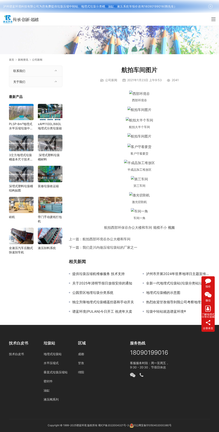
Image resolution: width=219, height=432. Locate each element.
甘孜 (81, 363)
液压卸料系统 (47, 248)
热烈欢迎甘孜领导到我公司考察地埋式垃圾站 (178, 302)
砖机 (12, 217)
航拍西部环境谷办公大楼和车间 (106, 239)
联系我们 (19, 71)
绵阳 (81, 372)
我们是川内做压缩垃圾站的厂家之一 (110, 247)
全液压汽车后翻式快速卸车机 (21, 250)
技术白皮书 (16, 354)
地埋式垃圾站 (53, 354)
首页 (11, 59)
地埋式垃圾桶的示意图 (163, 292)
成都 (81, 354)
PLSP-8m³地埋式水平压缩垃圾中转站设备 (21, 126)
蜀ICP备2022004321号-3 (113, 425)
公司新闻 (111, 80)
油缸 (47, 390)
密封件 (48, 381)
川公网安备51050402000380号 (152, 425)
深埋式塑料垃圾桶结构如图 (21, 188)
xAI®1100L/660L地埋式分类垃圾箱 (50, 126)
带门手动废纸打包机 (50, 219)
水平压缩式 (51, 363)
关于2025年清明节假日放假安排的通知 (102, 283)
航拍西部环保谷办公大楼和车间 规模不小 (135, 227)
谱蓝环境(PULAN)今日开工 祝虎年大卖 (102, 311)
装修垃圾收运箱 (48, 186)
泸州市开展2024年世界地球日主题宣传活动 (178, 274)
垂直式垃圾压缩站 (56, 372)
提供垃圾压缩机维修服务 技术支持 (98, 274)
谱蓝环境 (81, 425)
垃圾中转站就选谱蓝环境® (166, 311)
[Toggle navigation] (213, 19)
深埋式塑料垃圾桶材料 (49, 157)
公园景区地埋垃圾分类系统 (92, 292)
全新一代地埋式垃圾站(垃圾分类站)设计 (176, 283)
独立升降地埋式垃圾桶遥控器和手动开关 (103, 302)
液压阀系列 (51, 399)
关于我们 (19, 82)
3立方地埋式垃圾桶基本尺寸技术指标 (21, 157)
